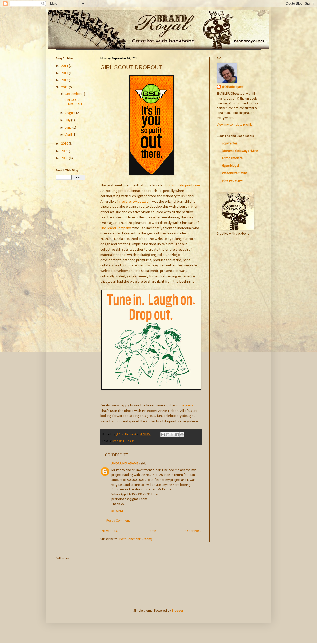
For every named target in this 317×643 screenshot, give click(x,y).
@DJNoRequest (232, 87)
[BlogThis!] (167, 434)
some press (184, 405)
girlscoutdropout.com (183, 185)
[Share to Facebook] (177, 434)
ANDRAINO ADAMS (124, 463)
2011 (65, 87)
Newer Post (110, 531)
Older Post (193, 531)
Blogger (177, 611)
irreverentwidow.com (135, 202)
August (70, 113)
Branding (118, 441)
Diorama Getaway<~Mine (240, 151)
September (73, 94)
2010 (65, 144)
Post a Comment (118, 521)
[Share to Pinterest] (181, 434)
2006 (65, 158)
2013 (65, 73)
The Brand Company (115, 228)
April (69, 135)
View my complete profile (235, 125)
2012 (65, 80)
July (68, 120)
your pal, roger (232, 180)
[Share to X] (172, 434)
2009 (65, 151)
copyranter (229, 143)
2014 (65, 66)
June (68, 127)
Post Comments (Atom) (135, 539)
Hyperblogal (230, 166)
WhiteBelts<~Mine (235, 173)
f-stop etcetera (232, 158)
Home (152, 531)
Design (130, 441)
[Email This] (162, 434)
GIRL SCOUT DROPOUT (73, 102)
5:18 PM (117, 511)
